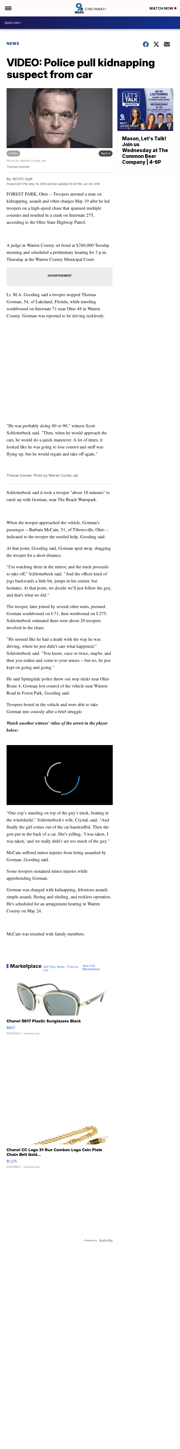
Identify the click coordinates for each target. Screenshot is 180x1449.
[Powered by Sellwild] (105, 1240)
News (13, 43)
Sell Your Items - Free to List (60, 968)
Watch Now (161, 8)
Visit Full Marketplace (91, 967)
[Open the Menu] (8, 8)
